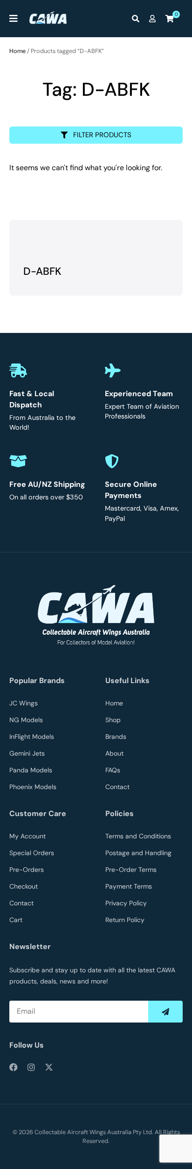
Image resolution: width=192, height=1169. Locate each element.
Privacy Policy (126, 903)
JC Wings (23, 703)
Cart (15, 920)
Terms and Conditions (138, 836)
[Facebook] (13, 1067)
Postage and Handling (138, 853)
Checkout (23, 886)
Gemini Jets (27, 753)
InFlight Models (31, 736)
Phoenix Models (32, 787)
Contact (117, 787)
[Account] (154, 18)
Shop (113, 720)
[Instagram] (31, 1067)
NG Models (26, 720)
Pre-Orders (26, 869)
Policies (119, 813)
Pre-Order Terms (131, 869)
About (114, 753)
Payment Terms (128, 886)
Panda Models (30, 770)
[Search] (138, 18)
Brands (115, 736)
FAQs (112, 770)
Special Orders (31, 853)
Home (17, 51)
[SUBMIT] (165, 1012)
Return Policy (124, 920)
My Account (27, 836)
